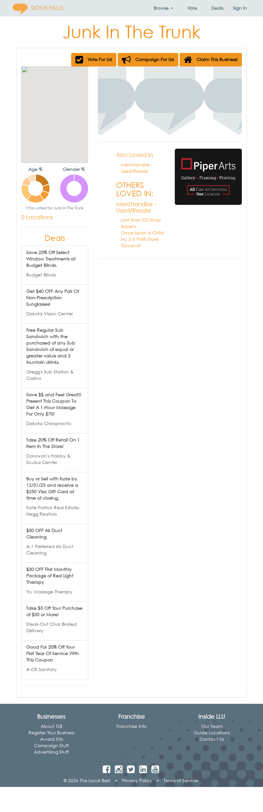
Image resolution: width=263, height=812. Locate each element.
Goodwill (130, 245)
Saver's (128, 226)
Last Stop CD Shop (141, 220)
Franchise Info (131, 726)
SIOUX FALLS (47, 7)
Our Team (212, 726)
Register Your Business (51, 732)
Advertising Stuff (51, 752)
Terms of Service (181, 780)
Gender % (74, 169)
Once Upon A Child (142, 232)
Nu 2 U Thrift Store (139, 239)
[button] (163, 8)
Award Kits (51, 739)
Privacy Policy (137, 780)
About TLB (51, 726)
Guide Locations (212, 732)
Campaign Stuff (51, 745)
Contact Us (211, 739)
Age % (35, 169)
